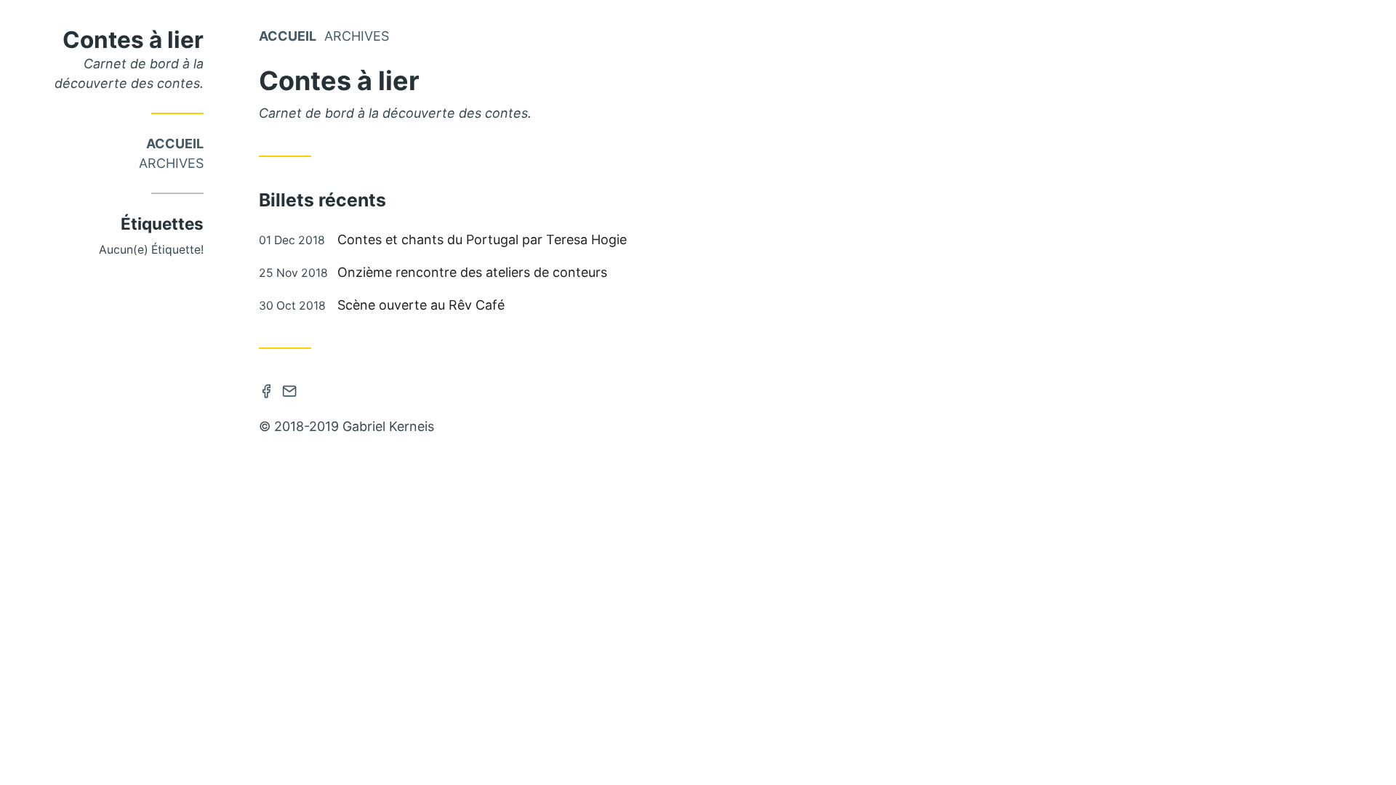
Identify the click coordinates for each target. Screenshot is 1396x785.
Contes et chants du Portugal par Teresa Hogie (482, 239)
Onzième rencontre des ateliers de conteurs (472, 272)
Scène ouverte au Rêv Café (421, 305)
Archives (171, 163)
